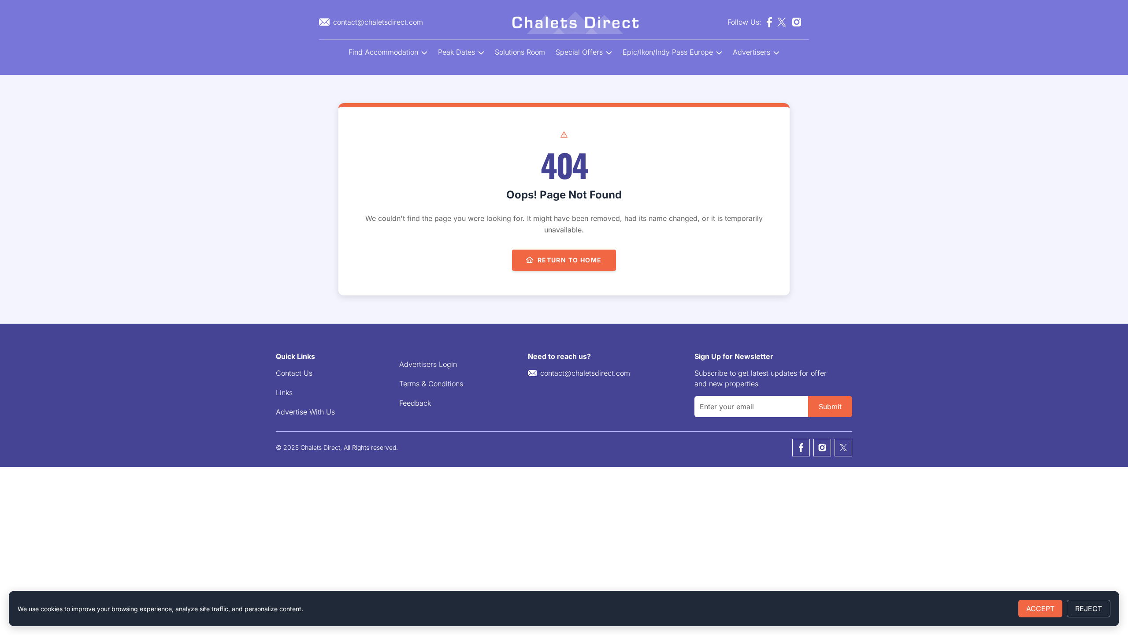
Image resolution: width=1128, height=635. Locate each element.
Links (284, 392)
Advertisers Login (428, 364)
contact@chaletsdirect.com (585, 373)
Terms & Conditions (431, 383)
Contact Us (294, 373)
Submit (830, 406)
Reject (1088, 608)
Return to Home (570, 260)
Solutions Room (520, 52)
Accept (1040, 608)
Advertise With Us (305, 411)
